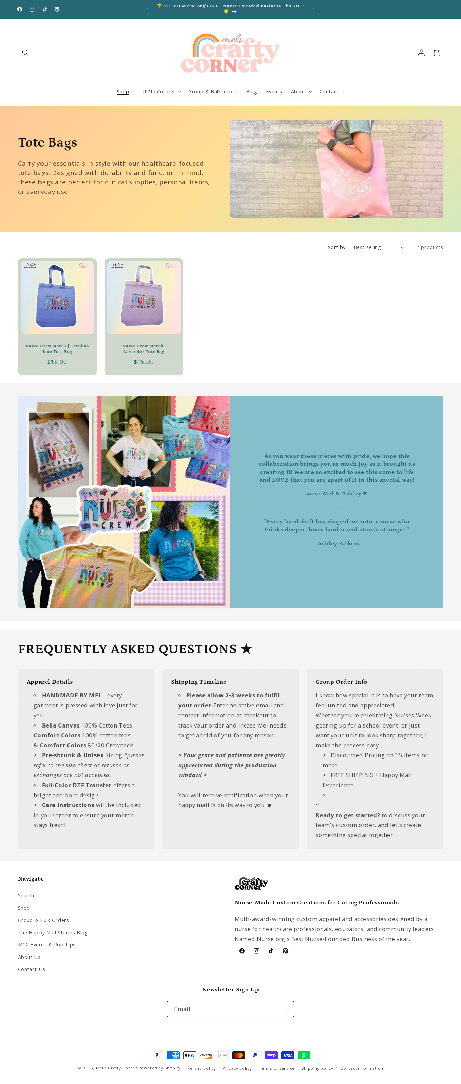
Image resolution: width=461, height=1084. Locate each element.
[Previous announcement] (147, 9)
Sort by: (337, 247)
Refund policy (201, 1068)
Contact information (361, 1068)
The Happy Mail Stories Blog (53, 932)
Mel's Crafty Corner (116, 1068)
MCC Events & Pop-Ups (47, 944)
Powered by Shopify (160, 1068)
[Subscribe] (286, 1009)
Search (26, 895)
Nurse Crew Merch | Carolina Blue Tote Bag (57, 349)
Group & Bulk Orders (43, 919)
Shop (24, 907)
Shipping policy (317, 1068)
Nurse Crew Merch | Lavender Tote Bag (144, 349)
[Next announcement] (313, 9)
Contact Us (31, 968)
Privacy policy (237, 1068)
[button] (25, 53)
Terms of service (277, 1068)
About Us (29, 956)
